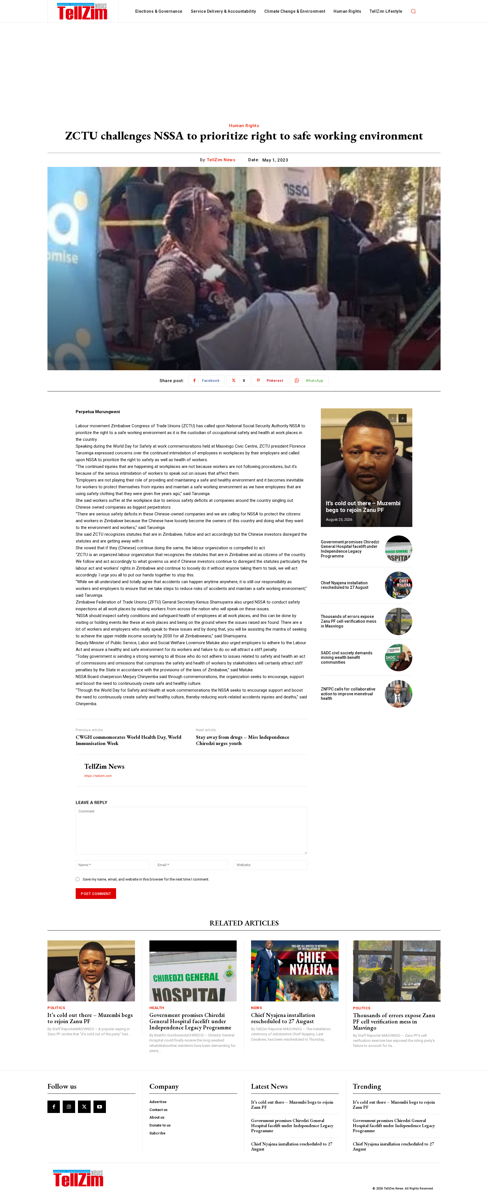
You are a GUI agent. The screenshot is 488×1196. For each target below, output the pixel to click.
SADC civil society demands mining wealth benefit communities (346, 658)
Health (156, 1008)
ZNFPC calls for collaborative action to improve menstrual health (348, 694)
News (256, 1008)
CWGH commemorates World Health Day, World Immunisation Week (128, 740)
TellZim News (221, 159)
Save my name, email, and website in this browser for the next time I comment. (146, 879)
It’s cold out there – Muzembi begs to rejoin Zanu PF (363, 506)
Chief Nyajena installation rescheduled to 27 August (344, 585)
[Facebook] (53, 1107)
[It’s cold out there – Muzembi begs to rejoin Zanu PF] (366, 467)
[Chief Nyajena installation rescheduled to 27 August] (398, 585)
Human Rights (244, 125)
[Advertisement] (244, 65)
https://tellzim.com (98, 776)
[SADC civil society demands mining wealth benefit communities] (398, 657)
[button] (413, 11)
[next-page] (402, 418)
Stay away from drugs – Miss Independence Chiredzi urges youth (242, 740)
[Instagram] (69, 1107)
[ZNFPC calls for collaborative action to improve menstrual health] (398, 693)
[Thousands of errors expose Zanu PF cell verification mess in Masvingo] (398, 621)
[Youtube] (99, 1107)
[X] (84, 1107)
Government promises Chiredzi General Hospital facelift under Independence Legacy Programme (350, 549)
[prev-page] (392, 418)
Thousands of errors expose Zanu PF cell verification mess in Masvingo (348, 621)
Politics (56, 1008)
